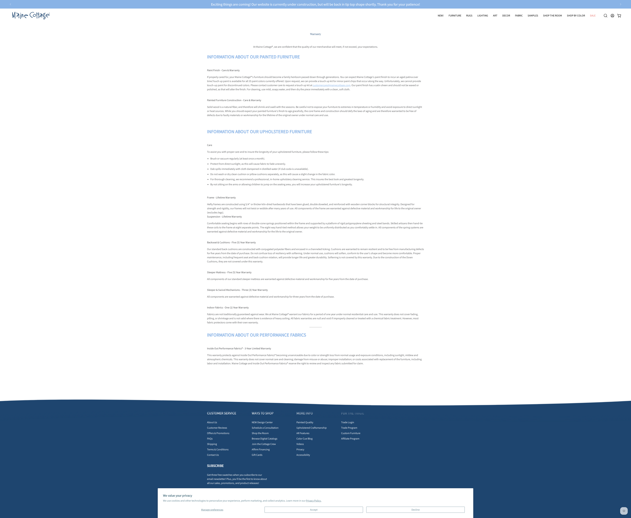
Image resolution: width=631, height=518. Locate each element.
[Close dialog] (376, 221)
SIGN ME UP (347, 287)
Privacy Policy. (313, 500)
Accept (313, 509)
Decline (415, 509)
